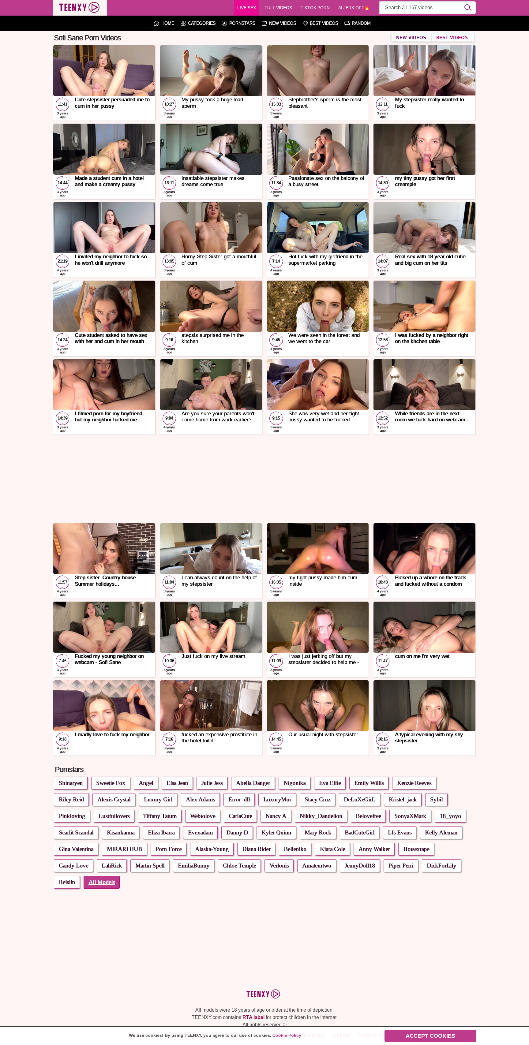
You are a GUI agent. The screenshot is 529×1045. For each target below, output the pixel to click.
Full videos (278, 7)
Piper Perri (400, 865)
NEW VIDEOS (282, 23)
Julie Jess (212, 783)
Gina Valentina (76, 849)
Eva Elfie (330, 783)
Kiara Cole (332, 849)
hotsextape (416, 849)
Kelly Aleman (441, 832)
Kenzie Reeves (414, 783)
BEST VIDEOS (324, 23)
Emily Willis (369, 783)
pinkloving (72, 816)
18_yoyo (450, 816)
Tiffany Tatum (160, 816)
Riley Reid (71, 799)
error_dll (239, 799)
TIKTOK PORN (315, 7)
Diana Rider (256, 849)
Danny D (237, 832)
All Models (101, 882)
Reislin (67, 882)
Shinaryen (71, 783)
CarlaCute (240, 816)
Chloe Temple (239, 865)
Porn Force (169, 849)
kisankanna (120, 832)
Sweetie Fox (110, 783)
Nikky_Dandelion (321, 816)
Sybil (436, 799)
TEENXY (80, 8)
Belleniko (295, 849)
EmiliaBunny (193, 865)
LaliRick (112, 865)
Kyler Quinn (276, 832)
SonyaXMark (410, 816)
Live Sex (246, 7)
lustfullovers (114, 816)
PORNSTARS (242, 23)
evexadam (200, 832)
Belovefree (368, 816)
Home (167, 23)
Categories (202, 23)
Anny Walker (374, 849)
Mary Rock (318, 832)
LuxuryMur (277, 799)
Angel (146, 783)
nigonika (294, 783)
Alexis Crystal (113, 799)
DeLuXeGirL (359, 799)
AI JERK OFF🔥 (354, 7)
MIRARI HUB (124, 849)
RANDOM (361, 23)
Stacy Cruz (317, 799)
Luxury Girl (158, 799)
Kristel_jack (403, 799)
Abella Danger (253, 783)
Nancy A (275, 816)
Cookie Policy (286, 1035)
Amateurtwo (316, 865)
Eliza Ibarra (161, 832)
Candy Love (73, 865)
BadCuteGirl (359, 832)
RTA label (253, 1017)
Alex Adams (200, 799)
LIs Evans (399, 832)
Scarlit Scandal (76, 832)
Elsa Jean (177, 783)
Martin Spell (149, 865)
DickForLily (441, 865)
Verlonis (279, 865)
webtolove (202, 816)
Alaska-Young (212, 849)
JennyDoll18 (360, 865)
